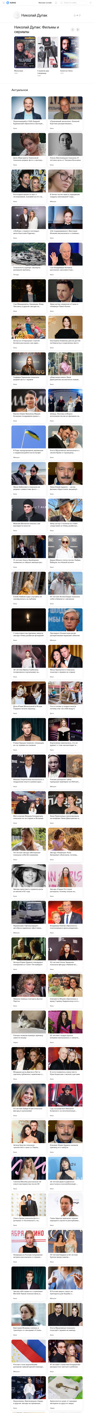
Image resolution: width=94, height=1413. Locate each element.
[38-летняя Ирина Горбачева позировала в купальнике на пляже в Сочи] (28, 662)
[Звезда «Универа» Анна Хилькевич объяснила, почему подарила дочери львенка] (65, 845)
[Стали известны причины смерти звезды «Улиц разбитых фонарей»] (28, 625)
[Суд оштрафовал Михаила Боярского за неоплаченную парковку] (65, 1101)
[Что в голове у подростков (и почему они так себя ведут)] (65, 698)
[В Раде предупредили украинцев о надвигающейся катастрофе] (28, 443)
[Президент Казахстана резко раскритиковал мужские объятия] (65, 625)
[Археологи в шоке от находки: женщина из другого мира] (65, 1393)
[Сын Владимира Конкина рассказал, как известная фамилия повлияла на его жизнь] (65, 260)
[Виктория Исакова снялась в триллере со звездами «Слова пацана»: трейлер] (28, 1320)
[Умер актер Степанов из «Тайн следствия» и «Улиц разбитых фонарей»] (65, 516)
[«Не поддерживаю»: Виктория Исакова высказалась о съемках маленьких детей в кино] (65, 223)
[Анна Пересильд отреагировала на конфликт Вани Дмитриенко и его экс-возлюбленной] (65, 808)
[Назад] (73, 30)
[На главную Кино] (12, 2)
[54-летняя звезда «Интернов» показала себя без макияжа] (28, 845)
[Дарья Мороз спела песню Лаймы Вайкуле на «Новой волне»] (65, 552)
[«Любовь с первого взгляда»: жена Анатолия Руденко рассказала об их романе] (28, 223)
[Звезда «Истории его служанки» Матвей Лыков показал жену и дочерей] (28, 1284)
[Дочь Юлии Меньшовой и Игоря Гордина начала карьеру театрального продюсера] (28, 698)
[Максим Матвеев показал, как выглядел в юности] (28, 516)
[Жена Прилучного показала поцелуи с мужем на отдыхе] (65, 662)
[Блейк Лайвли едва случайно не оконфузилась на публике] (28, 589)
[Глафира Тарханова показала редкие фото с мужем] (28, 369)
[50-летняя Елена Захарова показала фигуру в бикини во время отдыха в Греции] (65, 954)
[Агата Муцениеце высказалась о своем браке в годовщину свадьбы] (65, 443)
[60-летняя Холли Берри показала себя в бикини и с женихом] (65, 589)
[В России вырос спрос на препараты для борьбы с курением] (65, 1284)
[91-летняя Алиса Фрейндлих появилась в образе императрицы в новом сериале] (28, 552)
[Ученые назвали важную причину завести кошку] (28, 1028)
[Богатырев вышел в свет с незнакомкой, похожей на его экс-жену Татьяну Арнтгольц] (28, 187)
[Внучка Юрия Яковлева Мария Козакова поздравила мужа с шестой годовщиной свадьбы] (28, 406)
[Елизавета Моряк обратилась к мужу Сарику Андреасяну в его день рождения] (65, 991)
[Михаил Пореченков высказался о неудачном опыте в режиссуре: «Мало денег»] (28, 772)
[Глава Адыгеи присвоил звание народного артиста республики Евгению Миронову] (65, 1210)
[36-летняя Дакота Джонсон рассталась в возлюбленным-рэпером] (65, 1174)
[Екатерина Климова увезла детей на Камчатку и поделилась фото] (65, 333)
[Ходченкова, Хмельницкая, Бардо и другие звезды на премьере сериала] (28, 1393)
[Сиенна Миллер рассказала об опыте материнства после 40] (28, 1174)
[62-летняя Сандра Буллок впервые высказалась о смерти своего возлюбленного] (65, 1028)
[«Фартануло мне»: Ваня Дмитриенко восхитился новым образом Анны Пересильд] (65, 369)
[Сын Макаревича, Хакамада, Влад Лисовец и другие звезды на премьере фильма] (28, 296)
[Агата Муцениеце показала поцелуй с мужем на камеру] (65, 1320)
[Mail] (7, 2)
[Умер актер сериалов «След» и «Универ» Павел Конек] (65, 296)
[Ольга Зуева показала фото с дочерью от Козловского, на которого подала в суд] (28, 1210)
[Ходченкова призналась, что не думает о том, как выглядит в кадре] (65, 735)
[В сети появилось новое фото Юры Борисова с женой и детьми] (65, 1064)
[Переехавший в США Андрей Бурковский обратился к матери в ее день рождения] (28, 113)
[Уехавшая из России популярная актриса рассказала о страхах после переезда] (28, 1247)
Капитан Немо (66, 71)
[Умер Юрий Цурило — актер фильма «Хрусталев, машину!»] (65, 479)
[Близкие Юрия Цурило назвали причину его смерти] (65, 1137)
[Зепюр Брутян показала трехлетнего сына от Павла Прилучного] (28, 1137)
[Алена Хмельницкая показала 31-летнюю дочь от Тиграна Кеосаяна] (65, 150)
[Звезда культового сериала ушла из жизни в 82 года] (28, 881)
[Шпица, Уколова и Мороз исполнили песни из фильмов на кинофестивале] (65, 406)
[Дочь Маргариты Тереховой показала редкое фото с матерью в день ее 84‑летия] (28, 150)
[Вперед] (78, 30)
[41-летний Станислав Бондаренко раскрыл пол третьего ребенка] (65, 1357)
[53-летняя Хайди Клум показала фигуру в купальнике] (28, 1101)
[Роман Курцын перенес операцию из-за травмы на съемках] (28, 735)
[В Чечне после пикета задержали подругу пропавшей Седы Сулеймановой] (65, 187)
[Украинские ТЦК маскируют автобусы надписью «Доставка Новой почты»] (28, 918)
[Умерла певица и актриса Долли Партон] (28, 991)
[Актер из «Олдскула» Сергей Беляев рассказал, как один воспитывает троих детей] (28, 333)
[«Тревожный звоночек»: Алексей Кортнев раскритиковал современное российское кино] (65, 113)
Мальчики (18, 71)
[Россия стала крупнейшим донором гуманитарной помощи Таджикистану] (28, 1357)
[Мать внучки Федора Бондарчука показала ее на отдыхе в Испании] (28, 808)
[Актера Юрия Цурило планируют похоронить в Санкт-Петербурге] (28, 954)
